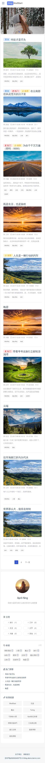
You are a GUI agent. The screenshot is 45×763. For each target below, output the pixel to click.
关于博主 (18, 754)
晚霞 (5, 307)
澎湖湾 (6, 194)
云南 (21, 135)
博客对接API (12, 723)
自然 (16, 190)
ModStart (12, 703)
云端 (5, 406)
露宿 (11, 190)
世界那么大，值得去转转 (17, 509)
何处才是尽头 (18, 39)
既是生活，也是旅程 (14, 204)
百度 (32, 703)
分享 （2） (33, 628)
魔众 (13, 447)
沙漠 (22, 190)
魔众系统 (14, 81)
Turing (32, 710)
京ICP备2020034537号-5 (14, 758)
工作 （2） (33, 622)
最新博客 (32, 729)
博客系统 (6, 81)
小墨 (13, 499)
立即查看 (22, 28)
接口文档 (12, 729)
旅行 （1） (13, 622)
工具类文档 (32, 723)
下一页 (27, 562)
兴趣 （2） (13, 633)
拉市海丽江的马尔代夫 (15, 457)
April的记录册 (32, 716)
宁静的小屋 (13, 716)
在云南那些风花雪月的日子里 (21, 92)
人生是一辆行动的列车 (25, 255)
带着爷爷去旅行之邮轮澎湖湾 (21, 352)
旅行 (21, 81)
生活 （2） (13, 628)
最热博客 (12, 736)
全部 (40, 645)
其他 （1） (33, 633)
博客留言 (26, 754)
